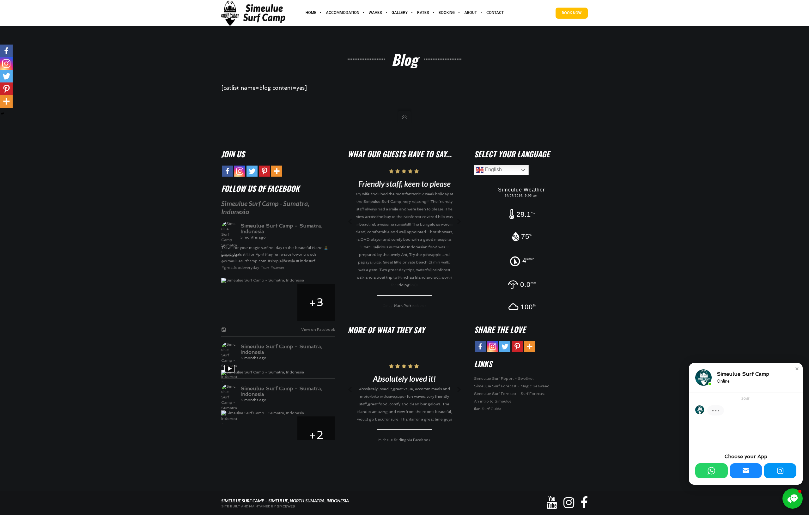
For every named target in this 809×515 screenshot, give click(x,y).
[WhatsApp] (711, 470)
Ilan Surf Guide (488, 409)
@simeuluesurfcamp (239, 261)
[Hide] (2, 113)
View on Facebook (316, 329)
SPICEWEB (286, 506)
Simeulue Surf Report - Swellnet (504, 378)
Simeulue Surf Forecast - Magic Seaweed (512, 386)
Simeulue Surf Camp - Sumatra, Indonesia (281, 228)
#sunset (277, 267)
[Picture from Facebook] (240, 302)
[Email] (746, 470)
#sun (264, 267)
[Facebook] (6, 51)
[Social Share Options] (224, 330)
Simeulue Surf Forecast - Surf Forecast (509, 393)
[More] (6, 101)
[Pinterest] (6, 88)
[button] (797, 369)
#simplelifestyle (281, 261)
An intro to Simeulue (493, 401)
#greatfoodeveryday (240, 267)
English (493, 169)
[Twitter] (6, 76)
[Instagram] (6, 63)
